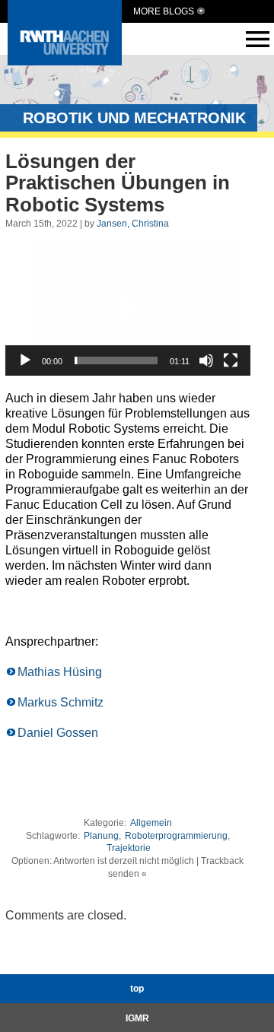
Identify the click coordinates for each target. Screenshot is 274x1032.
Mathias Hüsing (60, 671)
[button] (127, 306)
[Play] (25, 360)
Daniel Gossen (58, 732)
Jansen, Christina (133, 223)
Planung (101, 835)
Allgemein (151, 823)
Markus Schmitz (61, 702)
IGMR (137, 1018)
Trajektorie (129, 848)
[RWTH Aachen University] (65, 61)
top (137, 988)
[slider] (116, 360)
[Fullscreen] (230, 360)
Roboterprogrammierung (176, 835)
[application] (127, 307)
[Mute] (206, 360)
